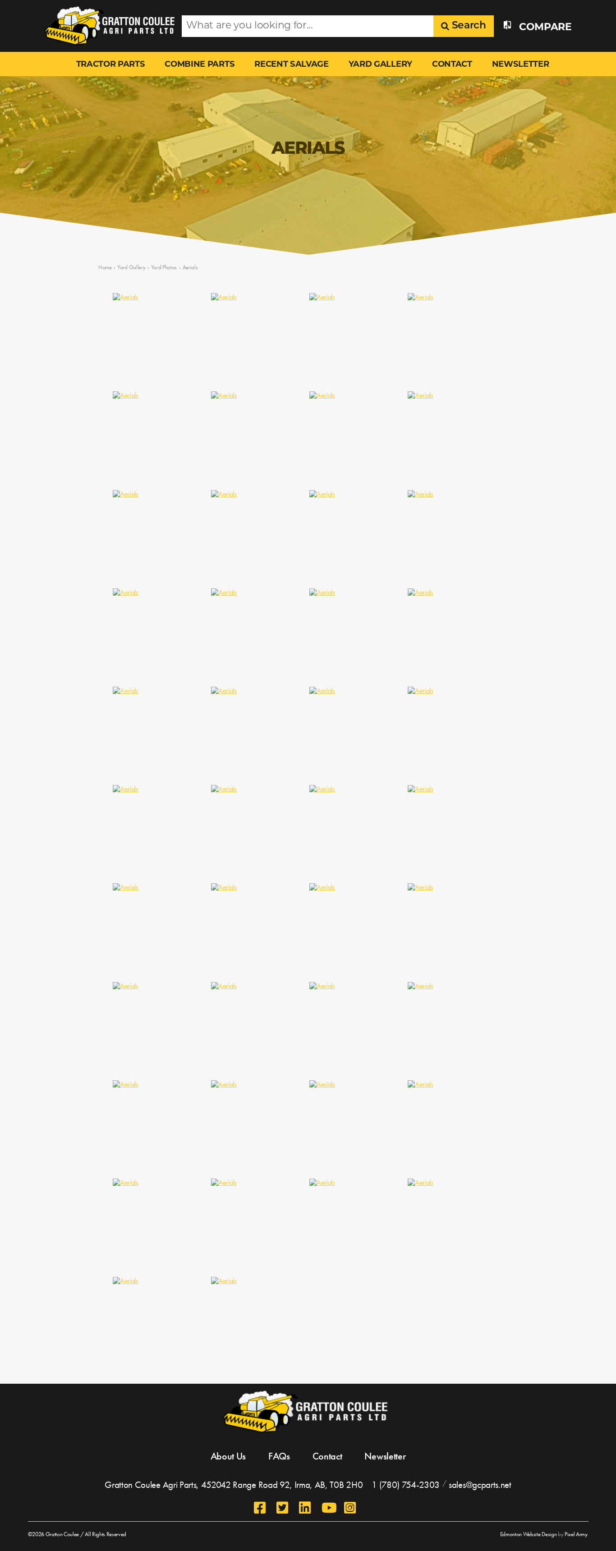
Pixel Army (576, 1534)
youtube (328, 1507)
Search (467, 26)
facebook (260, 1507)
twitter (283, 1507)
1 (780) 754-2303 (406, 1484)
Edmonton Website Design (528, 1534)
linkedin (306, 1507)
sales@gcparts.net (480, 1484)
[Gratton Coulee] (106, 26)
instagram (351, 1507)
